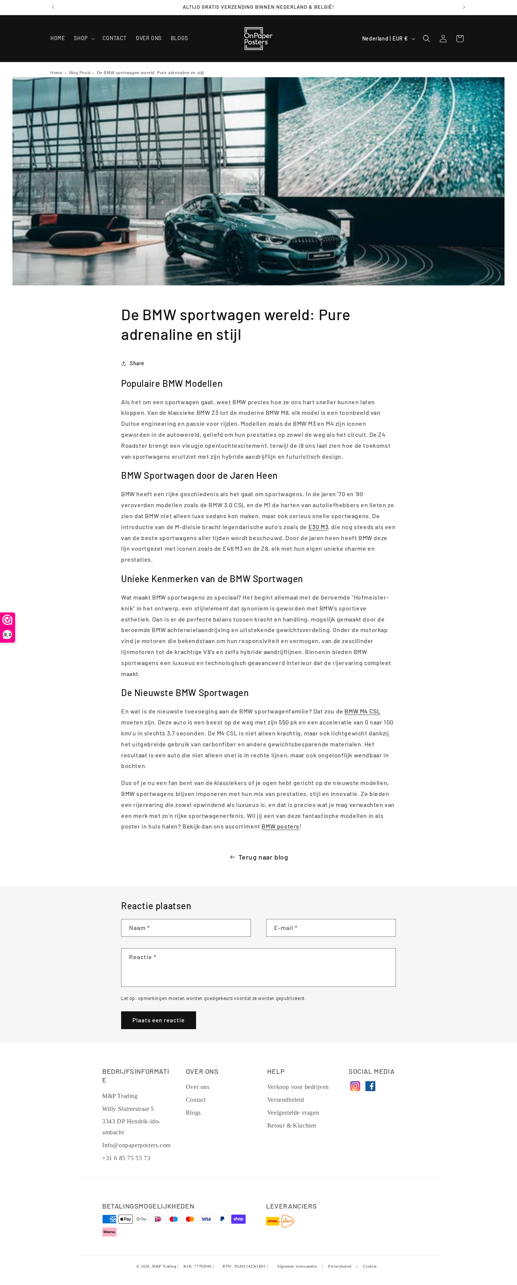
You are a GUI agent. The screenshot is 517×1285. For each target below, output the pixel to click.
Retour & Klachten (291, 1125)
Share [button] (137, 363)
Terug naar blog (263, 857)
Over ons (198, 1087)
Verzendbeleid (285, 1100)
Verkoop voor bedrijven (298, 1087)
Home (56, 72)
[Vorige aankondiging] (53, 7)
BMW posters (280, 826)
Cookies (370, 1266)
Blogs (193, 1112)
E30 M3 (318, 526)
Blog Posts (80, 72)
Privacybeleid (340, 1266)
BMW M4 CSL (362, 711)
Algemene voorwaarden (297, 1266)
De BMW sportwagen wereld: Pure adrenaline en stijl (150, 72)
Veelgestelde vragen (293, 1112)
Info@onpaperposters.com (136, 1145)
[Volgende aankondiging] (464, 7)
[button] (83, 38)
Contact (196, 1100)
